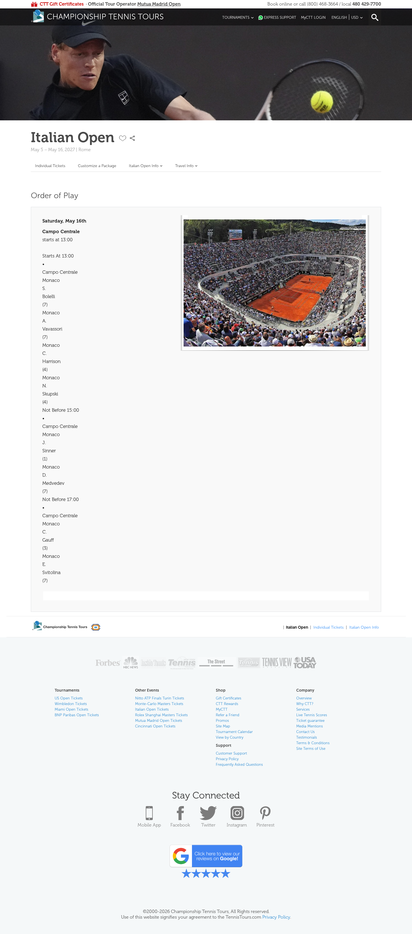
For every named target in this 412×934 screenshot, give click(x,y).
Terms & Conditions (313, 743)
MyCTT (222, 709)
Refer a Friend (227, 715)
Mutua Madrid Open (158, 4)
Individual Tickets (50, 165)
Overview (304, 698)
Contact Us (305, 732)
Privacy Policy (227, 759)
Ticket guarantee (310, 720)
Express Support (280, 17)
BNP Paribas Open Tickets (77, 715)
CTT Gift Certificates (62, 4)
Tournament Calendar (234, 732)
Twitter (208, 825)
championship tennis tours (105, 16)
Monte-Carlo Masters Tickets (159, 704)
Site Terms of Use (310, 748)
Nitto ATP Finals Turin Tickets (159, 698)
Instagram (237, 825)
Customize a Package (97, 165)
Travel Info (184, 165)
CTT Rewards (227, 704)
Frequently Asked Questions (239, 764)
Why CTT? (304, 704)
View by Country (229, 737)
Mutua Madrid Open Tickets (158, 720)
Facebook (180, 825)
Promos (222, 720)
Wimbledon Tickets (71, 704)
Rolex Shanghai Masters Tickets (161, 715)
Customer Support (231, 753)
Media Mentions (309, 726)
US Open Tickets (69, 698)
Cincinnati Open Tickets (155, 726)
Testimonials (306, 737)
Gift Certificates (228, 698)
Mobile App (149, 825)
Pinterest (265, 825)
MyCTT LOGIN (313, 17)
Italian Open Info (144, 165)
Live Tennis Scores (311, 715)
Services (303, 709)
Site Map (223, 726)
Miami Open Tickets (71, 709)
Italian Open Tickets (152, 709)
